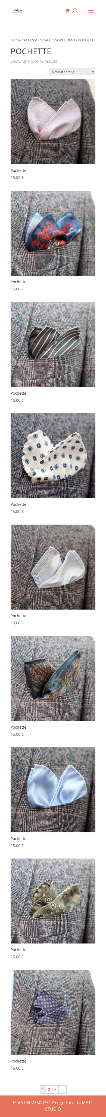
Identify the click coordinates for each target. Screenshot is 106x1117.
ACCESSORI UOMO (60, 40)
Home (16, 40)
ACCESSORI (33, 40)
